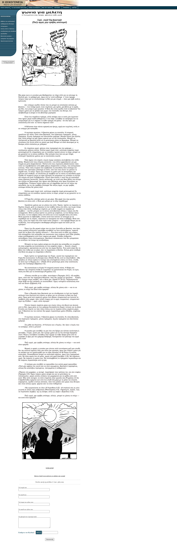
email (49, 476)
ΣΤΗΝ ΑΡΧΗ (49, 468)
